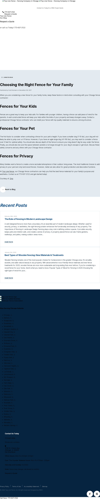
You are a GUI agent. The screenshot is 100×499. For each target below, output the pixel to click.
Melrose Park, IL (9, 400)
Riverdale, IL (8, 403)
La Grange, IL (9, 372)
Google (97, 494)
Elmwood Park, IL (10, 346)
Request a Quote (10, 14)
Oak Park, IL (8, 388)
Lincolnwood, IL (9, 374)
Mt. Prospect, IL (9, 377)
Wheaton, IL (8, 391)
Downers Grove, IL (10, 340)
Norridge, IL (8, 380)
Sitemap (44, 486)
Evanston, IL (8, 349)
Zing (11, 179)
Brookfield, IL (8, 326)
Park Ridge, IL (9, 383)
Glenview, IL (8, 363)
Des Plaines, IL (9, 338)
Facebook (90, 494)
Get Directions (10, 452)
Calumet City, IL (9, 332)
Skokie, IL (7, 414)
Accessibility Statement (31, 486)
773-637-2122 (9, 12)
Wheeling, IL (8, 417)
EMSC (41, 490)
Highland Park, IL (10, 369)
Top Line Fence (8, 171)
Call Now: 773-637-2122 (9, 498)
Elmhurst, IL (8, 343)
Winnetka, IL (8, 423)
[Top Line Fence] (38, 1)
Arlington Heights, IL (11, 329)
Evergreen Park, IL (10, 352)
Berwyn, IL (8, 318)
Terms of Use (16, 486)
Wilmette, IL (8, 420)
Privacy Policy (4, 486)
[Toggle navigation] (4, 4)
